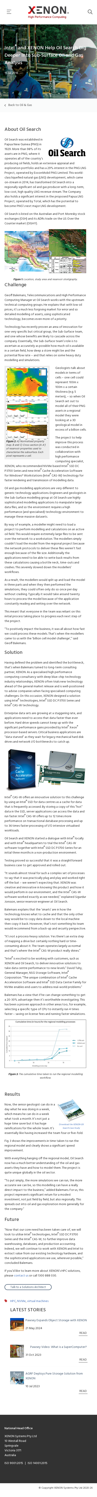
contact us (21, 1275)
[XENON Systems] (48, 12)
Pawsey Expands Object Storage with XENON (56, 1320)
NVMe (21, 1301)
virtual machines (37, 1301)
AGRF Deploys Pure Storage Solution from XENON (54, 1376)
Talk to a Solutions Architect (28, 1287)
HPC (13, 1301)
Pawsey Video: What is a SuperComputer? (58, 1347)
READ (83, 1333)
